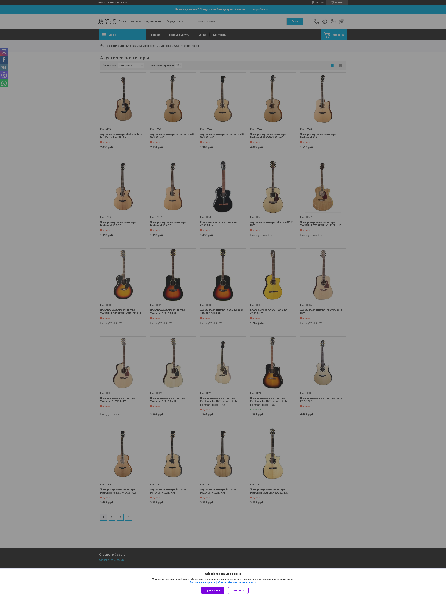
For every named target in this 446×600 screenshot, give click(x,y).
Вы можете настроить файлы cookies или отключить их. (222, 582)
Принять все (212, 590)
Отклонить (238, 590)
